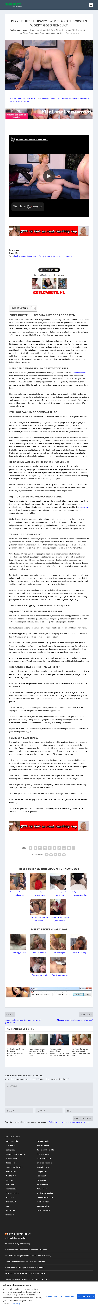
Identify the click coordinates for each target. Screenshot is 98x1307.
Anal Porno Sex (43, 1145)
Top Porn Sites (43, 1202)
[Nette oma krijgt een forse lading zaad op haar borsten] (59, 942)
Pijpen (25, 33)
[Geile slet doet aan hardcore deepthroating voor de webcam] (16, 1039)
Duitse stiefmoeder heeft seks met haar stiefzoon (25, 1261)
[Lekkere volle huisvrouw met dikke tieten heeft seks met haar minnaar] (19, 881)
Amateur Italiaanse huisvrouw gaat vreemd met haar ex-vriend (81, 1052)
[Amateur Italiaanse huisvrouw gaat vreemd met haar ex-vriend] (81, 1039)
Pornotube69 (42, 1189)
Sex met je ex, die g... (80, 953)
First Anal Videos (43, 1154)
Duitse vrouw (44, 256)
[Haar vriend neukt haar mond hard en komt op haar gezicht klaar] (38, 1039)
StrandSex (10, 1197)
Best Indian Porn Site (45, 1150)
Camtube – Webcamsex (15, 1154)
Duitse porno (32, 256)
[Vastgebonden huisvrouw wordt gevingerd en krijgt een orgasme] (79, 881)
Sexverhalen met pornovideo (52, 33)
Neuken (79, 30)
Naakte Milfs (11, 1176)
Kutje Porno (11, 1171)
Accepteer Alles (86, 1296)
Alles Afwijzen (68, 1296)
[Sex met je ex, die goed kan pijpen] (79, 942)
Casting (43, 30)
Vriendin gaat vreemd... (60, 975)
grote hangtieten (58, 256)
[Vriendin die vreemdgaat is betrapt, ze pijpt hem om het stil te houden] (59, 1039)
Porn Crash (41, 1180)
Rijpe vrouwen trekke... (40, 953)
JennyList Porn (43, 1167)
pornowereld (70, 256)
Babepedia (10, 1150)
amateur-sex (11, 1145)
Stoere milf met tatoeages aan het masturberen (24, 1267)
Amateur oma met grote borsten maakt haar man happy (28, 1255)
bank (16, 256)
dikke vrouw (83, 507)
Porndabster (11, 1189)
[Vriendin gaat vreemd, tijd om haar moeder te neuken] (59, 964)
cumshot (22, 256)
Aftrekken (35, 30)
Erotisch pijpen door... (20, 953)
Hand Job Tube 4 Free (15, 1167)
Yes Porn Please (43, 1210)
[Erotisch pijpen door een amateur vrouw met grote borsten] (19, 942)
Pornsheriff (9, 1215)
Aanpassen (51, 1296)
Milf (73, 30)
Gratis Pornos (11, 1163)
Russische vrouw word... (40, 975)
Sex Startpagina (12, 1193)
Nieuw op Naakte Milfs (19, 1234)
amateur (26, 30)
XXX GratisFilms (43, 1206)
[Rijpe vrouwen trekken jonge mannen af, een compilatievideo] (39, 942)
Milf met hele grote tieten (15, 1238)
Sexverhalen (34, 33)
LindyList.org (42, 1171)
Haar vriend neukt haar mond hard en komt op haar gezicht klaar (38, 1052)
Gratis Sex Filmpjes (44, 1163)
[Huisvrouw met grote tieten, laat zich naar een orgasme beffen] (59, 881)
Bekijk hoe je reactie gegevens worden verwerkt (68, 1122)
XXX (7, 1206)
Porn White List (43, 1184)
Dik (48, 30)
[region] (49, 1294)
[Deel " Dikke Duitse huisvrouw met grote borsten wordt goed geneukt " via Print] (73, 848)
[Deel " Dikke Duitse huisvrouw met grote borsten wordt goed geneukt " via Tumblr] (45, 848)
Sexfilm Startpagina (45, 1193)
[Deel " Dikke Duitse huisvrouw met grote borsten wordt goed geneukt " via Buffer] (59, 848)
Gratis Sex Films (12, 1141)
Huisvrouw (66, 30)
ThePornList (11, 1202)
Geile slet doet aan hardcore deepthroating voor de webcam (15, 1052)
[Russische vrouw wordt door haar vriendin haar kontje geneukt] (39, 964)
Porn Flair (10, 1184)
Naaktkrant (41, 1176)
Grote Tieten (56, 30)
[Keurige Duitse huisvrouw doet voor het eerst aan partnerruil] (39, 907)
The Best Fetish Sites (45, 1197)
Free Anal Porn (12, 1158)
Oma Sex (9, 1180)
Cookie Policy (15, 1303)
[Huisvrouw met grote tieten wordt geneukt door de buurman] (39, 881)
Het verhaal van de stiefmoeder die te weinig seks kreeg (28, 1279)
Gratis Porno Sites (44, 1158)
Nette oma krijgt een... (60, 953)
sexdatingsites (80, 372)
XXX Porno (10, 1210)
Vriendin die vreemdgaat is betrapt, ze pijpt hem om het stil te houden (59, 1052)
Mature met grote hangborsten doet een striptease (26, 1250)
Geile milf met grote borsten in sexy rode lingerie (25, 1273)
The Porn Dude (43, 1141)
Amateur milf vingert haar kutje (18, 1244)
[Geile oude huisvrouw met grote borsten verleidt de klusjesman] (59, 907)
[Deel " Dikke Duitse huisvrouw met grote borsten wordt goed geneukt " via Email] (68, 848)
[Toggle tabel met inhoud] (32, 308)
